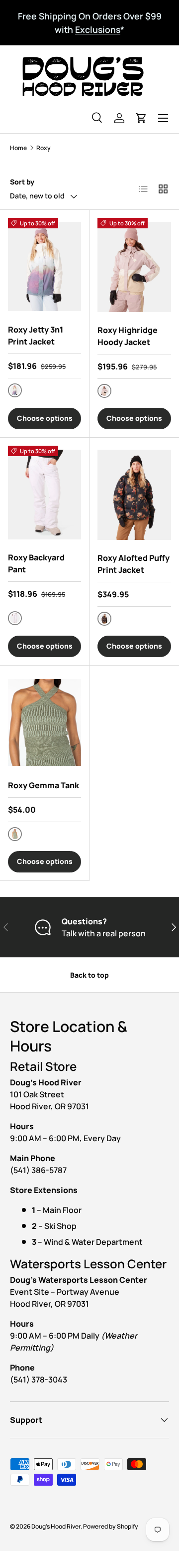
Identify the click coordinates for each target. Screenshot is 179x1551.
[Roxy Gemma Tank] (44, 722)
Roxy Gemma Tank (43, 785)
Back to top (89, 975)
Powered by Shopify (110, 1526)
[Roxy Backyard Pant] (44, 494)
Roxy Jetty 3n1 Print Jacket (35, 335)
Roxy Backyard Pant (36, 563)
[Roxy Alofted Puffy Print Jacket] (134, 495)
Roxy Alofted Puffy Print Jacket (133, 563)
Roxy (43, 148)
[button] (141, 118)
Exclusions (97, 29)
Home (18, 148)
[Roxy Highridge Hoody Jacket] (134, 267)
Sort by (22, 181)
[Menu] (163, 118)
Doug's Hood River (56, 1526)
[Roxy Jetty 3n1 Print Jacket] (44, 267)
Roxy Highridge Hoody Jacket (127, 336)
